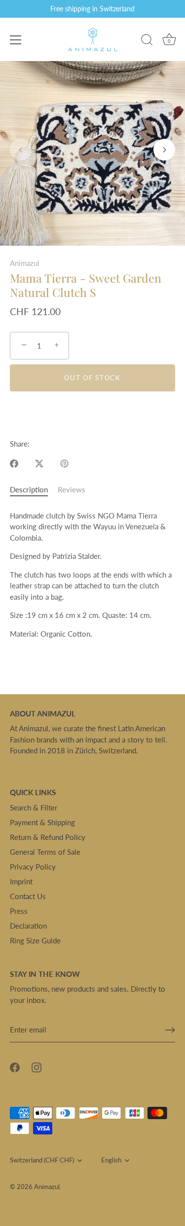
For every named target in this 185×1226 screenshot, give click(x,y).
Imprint (21, 881)
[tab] (34, 489)
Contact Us (28, 896)
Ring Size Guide (35, 940)
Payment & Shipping (42, 822)
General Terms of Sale (45, 851)
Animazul (24, 262)
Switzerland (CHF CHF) (42, 1160)
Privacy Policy (33, 866)
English (111, 1160)
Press (19, 910)
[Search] (147, 41)
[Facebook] (15, 1066)
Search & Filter (33, 807)
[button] (21, 150)
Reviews (71, 489)
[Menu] (16, 40)
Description (29, 489)
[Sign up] (170, 1030)
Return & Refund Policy (47, 837)
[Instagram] (36, 1066)
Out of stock (92, 378)
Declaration (28, 925)
